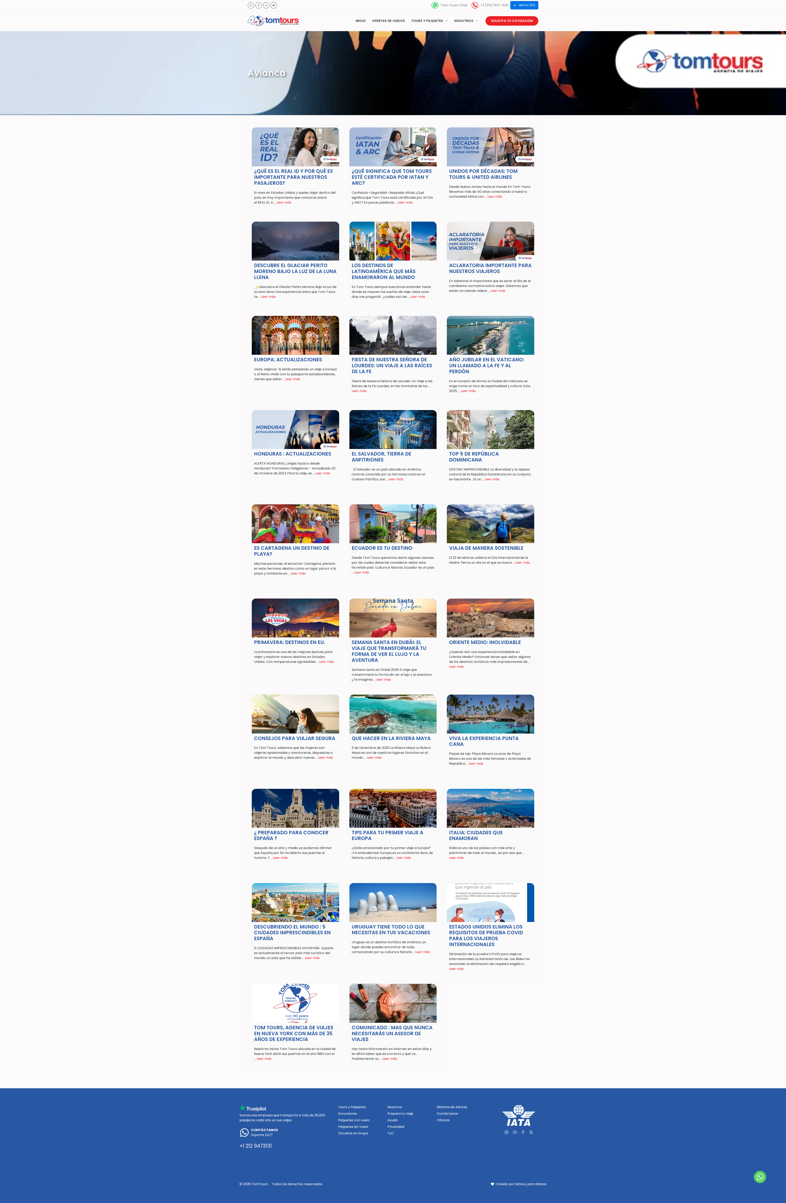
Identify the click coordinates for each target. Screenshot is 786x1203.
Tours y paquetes (427, 21)
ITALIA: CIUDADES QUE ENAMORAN (476, 835)
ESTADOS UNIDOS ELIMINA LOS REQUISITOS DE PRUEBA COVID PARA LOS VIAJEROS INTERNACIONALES (486, 935)
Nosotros (463, 21)
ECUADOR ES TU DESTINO (382, 548)
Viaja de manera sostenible (486, 548)
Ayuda (392, 1120)
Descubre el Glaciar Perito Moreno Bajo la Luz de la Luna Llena (295, 271)
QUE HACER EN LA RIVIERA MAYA (391, 738)
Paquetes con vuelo (354, 1120)
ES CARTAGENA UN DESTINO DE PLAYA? (291, 551)
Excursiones (347, 1113)
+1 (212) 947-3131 (494, 5)
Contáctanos (447, 1113)
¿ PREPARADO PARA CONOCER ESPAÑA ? (291, 835)
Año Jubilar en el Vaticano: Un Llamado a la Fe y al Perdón (486, 365)
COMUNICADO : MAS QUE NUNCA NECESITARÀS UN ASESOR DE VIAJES (392, 1033)
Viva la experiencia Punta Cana (484, 741)
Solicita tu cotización (512, 20)
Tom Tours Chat (454, 5)
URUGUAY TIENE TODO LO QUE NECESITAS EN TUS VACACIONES (391, 929)
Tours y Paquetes (352, 1107)
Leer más (284, 202)
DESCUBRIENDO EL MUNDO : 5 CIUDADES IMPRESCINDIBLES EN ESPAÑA (292, 932)
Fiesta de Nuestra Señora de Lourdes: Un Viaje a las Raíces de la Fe (392, 365)
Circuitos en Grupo (353, 1133)
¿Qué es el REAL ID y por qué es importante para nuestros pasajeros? (293, 177)
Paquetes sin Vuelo (353, 1126)
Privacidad (395, 1126)
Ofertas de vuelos (388, 21)
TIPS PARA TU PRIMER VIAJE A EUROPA (387, 835)
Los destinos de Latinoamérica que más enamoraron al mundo (384, 271)
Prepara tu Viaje (400, 1113)
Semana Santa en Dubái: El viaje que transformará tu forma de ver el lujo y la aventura (389, 651)
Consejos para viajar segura (294, 738)
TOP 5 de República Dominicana (474, 456)
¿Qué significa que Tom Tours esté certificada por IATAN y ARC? (392, 177)
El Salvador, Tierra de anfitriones (381, 456)
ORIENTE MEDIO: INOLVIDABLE (485, 642)
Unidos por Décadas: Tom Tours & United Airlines (483, 174)
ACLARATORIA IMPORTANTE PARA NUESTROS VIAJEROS (490, 268)
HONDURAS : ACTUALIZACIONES (292, 453)
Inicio (361, 21)
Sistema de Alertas (452, 1107)
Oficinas (443, 1120)
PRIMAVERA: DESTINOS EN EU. (289, 642)
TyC (390, 1133)
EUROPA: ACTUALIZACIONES (288, 359)
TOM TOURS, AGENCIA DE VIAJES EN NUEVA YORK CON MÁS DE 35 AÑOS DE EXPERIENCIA (293, 1033)
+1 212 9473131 (255, 1146)
